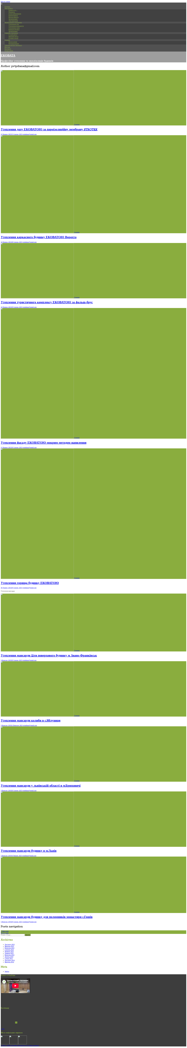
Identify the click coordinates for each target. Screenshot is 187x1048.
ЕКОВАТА (8, 55)
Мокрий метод (13, 36)
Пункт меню (9, 50)
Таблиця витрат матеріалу (13, 45)
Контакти (8, 49)
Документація (13, 21)
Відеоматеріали (14, 43)
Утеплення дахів (14, 28)
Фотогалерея (13, 42)
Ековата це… (13, 10)
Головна (7, 7)
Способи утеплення (11, 33)
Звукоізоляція (13, 19)
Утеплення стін (14, 24)
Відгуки (7, 47)
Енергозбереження (15, 14)
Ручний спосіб (13, 38)
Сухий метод (13, 35)
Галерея (7, 40)
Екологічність (13, 15)
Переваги (12, 12)
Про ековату (9, 8)
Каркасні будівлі (14, 29)
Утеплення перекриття (16, 26)
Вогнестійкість (14, 17)
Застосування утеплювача (13, 22)
